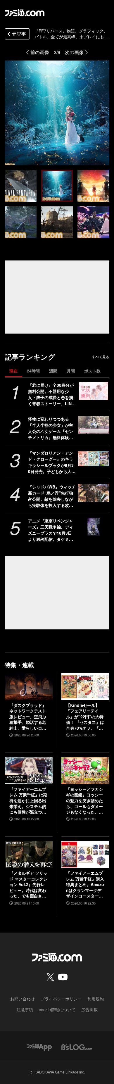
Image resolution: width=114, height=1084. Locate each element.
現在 (13, 371)
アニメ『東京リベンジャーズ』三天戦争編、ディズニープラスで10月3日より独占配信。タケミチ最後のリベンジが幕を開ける (50, 530)
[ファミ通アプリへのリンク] (39, 1046)
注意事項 (25, 1009)
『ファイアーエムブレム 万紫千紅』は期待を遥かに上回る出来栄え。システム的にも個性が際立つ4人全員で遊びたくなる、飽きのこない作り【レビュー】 (28, 800)
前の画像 (39, 52)
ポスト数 (92, 371)
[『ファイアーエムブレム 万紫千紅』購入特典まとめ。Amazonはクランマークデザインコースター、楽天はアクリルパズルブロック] (85, 854)
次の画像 (74, 52)
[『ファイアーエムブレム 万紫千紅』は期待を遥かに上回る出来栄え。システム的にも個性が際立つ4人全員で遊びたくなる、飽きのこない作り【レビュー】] (29, 770)
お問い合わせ (22, 999)
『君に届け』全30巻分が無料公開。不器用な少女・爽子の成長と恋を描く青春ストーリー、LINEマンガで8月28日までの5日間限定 (51, 394)
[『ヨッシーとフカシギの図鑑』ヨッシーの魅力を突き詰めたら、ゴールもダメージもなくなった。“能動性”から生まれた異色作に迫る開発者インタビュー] (85, 770)
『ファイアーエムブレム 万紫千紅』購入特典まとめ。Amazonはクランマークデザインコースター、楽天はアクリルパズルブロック (85, 884)
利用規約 (95, 999)
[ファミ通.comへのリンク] (24, 12)
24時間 (33, 371)
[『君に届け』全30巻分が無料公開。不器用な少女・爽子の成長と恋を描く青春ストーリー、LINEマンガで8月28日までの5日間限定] (93, 391)
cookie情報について (57, 1009)
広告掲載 (89, 1009)
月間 (71, 371)
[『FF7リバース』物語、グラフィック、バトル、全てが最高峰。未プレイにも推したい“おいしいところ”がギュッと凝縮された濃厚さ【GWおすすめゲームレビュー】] (21, 186)
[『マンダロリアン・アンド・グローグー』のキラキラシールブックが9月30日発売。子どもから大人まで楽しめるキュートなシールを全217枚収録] (93, 458)
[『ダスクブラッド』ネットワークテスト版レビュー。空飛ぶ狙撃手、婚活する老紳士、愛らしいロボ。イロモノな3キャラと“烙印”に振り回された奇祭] (29, 686)
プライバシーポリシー (61, 999)
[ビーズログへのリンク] (76, 1046)
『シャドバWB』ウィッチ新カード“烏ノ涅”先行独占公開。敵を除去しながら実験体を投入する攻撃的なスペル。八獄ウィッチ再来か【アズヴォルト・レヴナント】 (52, 496)
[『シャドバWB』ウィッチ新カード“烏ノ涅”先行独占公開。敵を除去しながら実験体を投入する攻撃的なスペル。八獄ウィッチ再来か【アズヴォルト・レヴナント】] (93, 492)
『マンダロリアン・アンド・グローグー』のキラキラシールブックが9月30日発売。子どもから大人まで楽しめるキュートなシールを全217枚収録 (51, 462)
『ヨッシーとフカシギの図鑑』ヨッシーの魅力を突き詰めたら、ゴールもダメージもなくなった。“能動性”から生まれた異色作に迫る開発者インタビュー (84, 800)
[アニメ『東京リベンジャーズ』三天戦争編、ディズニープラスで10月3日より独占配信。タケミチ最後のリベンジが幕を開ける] (93, 526)
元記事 (19, 33)
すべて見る (100, 357)
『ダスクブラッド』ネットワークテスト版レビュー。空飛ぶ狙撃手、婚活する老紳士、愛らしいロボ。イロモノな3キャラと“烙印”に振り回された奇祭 (27, 716)
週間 (53, 371)
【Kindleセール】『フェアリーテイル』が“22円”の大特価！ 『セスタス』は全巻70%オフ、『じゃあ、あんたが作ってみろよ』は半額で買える (85, 716)
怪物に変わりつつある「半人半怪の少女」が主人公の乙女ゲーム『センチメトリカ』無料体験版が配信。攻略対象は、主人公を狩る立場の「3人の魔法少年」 (51, 428)
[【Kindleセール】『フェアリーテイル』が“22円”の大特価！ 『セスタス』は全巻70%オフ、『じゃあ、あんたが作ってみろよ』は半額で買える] (85, 686)
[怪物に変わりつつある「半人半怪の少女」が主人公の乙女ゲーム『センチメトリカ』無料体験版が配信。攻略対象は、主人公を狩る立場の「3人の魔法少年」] (93, 425)
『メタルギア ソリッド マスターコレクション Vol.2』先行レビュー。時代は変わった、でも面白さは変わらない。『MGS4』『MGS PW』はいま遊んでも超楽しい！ (28, 884)
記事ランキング (30, 357)
